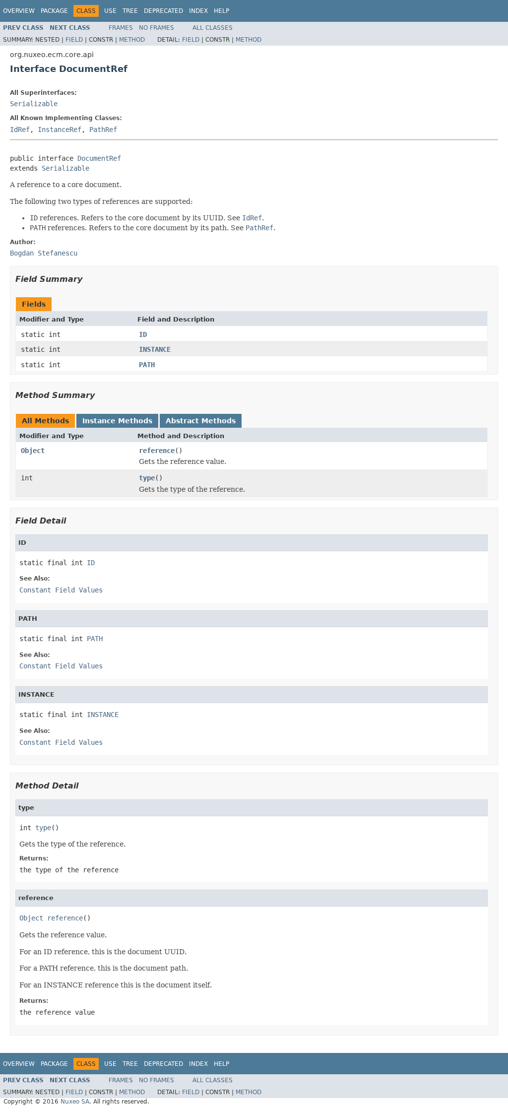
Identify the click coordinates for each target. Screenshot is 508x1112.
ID (143, 334)
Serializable (34, 104)
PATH (147, 365)
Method (132, 39)
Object (33, 451)
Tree (130, 10)
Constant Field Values (61, 590)
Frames (121, 27)
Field (74, 39)
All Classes (212, 27)
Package (54, 10)
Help (221, 10)
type (147, 478)
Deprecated (163, 10)
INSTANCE (155, 349)
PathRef (103, 129)
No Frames (156, 27)
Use (110, 10)
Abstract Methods (201, 421)
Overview (19, 10)
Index (198, 10)
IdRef (20, 129)
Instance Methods (117, 421)
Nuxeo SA (75, 1101)
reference (157, 451)
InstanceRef (59, 129)
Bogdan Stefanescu (43, 253)
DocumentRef (99, 158)
